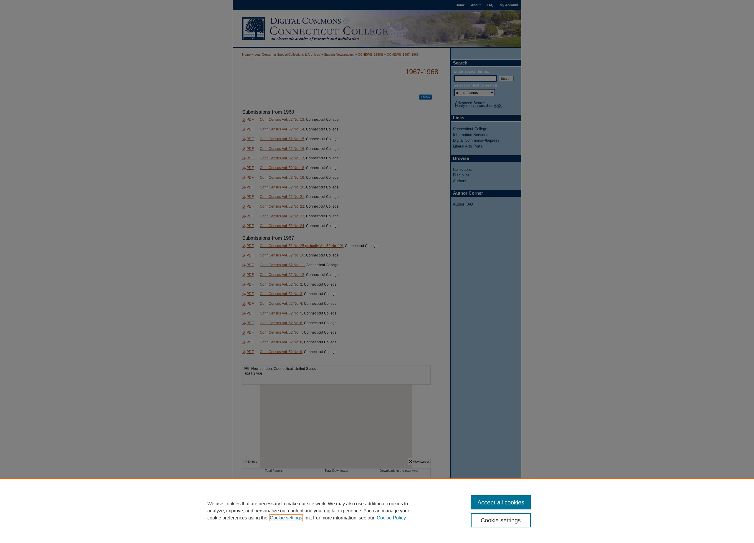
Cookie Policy (391, 517)
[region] (377, 510)
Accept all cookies (500, 502)
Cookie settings (286, 517)
